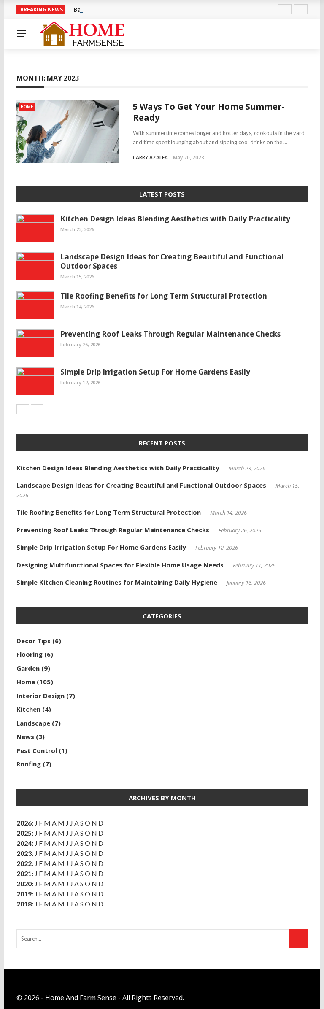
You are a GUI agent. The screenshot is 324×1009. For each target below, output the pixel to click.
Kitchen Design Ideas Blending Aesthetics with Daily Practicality (175, 219)
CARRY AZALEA (150, 157)
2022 (24, 863)
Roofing (28, 764)
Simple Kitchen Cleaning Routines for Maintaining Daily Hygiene (116, 582)
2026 (24, 823)
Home (27, 107)
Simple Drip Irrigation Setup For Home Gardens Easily (155, 372)
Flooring (29, 654)
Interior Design (40, 695)
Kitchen (28, 709)
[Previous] (22, 409)
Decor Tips (33, 641)
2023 (24, 853)
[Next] (37, 409)
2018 (24, 904)
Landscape (33, 723)
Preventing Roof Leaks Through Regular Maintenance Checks (170, 334)
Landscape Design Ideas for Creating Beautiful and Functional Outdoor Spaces (172, 261)
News (25, 736)
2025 (24, 833)
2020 (24, 884)
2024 (24, 843)
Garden (28, 668)
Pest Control (36, 750)
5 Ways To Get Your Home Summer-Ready (209, 112)
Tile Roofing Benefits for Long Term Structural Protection (163, 296)
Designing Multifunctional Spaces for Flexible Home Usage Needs (120, 565)
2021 (24, 873)
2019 (24, 894)
